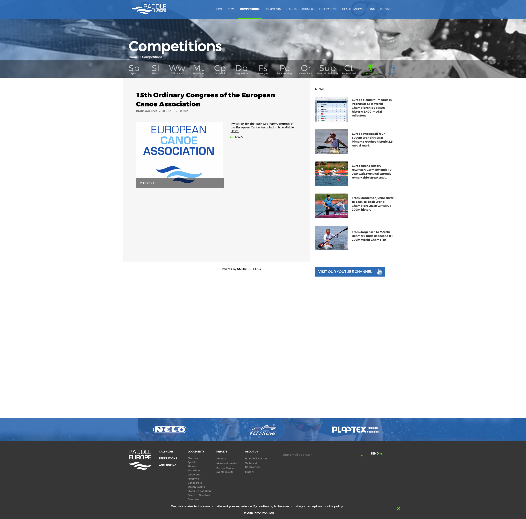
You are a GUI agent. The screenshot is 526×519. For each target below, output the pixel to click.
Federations (328, 8)
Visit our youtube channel (345, 272)
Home (219, 8)
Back (238, 136)
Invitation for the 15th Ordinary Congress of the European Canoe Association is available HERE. (262, 127)
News (231, 8)
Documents (272, 8)
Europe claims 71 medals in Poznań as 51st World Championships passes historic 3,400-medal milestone (372, 108)
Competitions (250, 9)
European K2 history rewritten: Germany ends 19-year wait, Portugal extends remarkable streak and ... (372, 172)
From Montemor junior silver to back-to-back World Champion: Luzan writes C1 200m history (372, 204)
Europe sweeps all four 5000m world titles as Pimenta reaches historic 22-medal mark (372, 140)
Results (291, 8)
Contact (386, 8)
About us (307, 8)
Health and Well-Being (358, 8)
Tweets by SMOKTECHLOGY (241, 269)
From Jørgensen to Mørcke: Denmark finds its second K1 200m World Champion (372, 236)
